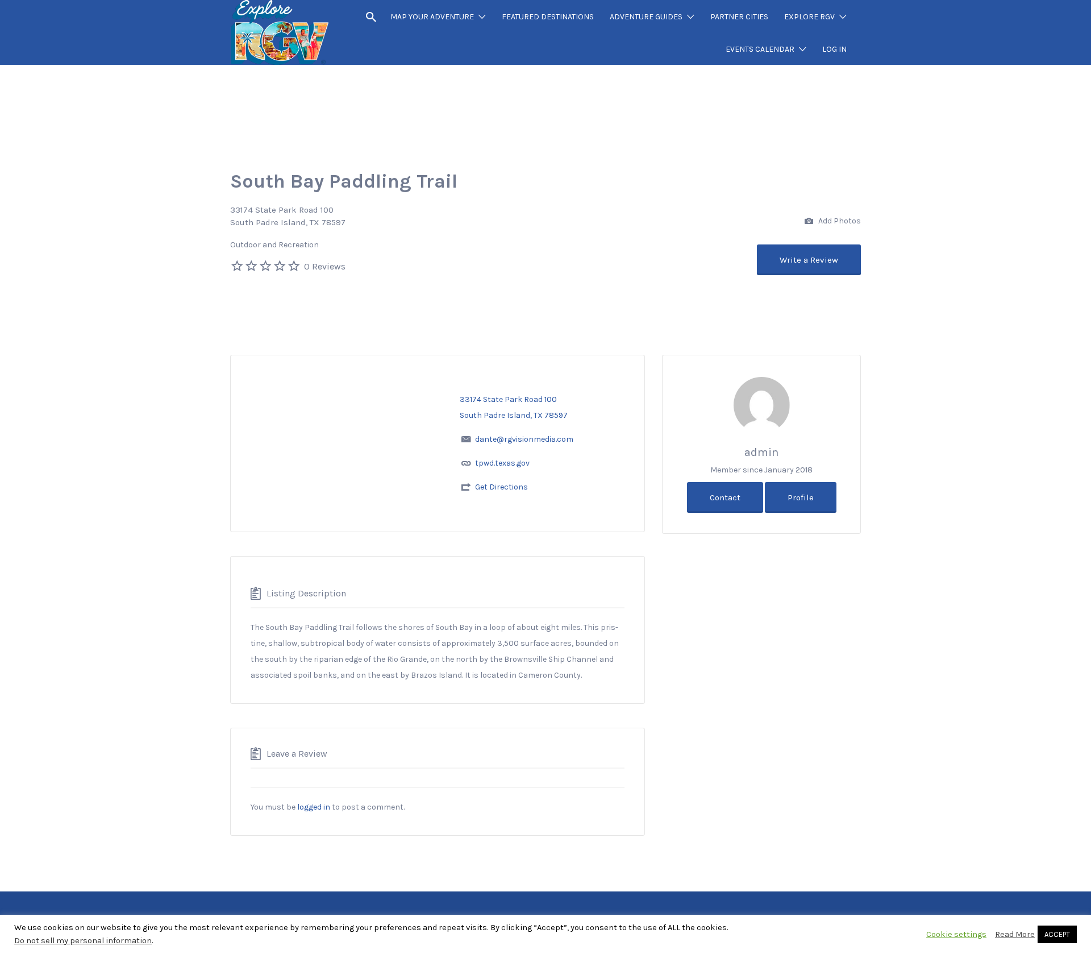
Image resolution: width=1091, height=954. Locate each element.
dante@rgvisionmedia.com (524, 439)
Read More (1015, 934)
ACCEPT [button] (1057, 934)
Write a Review (809, 260)
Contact (725, 497)
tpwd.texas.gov (502, 463)
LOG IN (834, 49)
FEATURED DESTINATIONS (548, 17)
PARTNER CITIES (739, 17)
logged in (313, 807)
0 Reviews (324, 266)
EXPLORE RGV (809, 17)
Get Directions (501, 487)
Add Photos (839, 220)
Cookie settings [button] (956, 934)
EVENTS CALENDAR (760, 49)
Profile (801, 497)
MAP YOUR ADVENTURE (432, 17)
